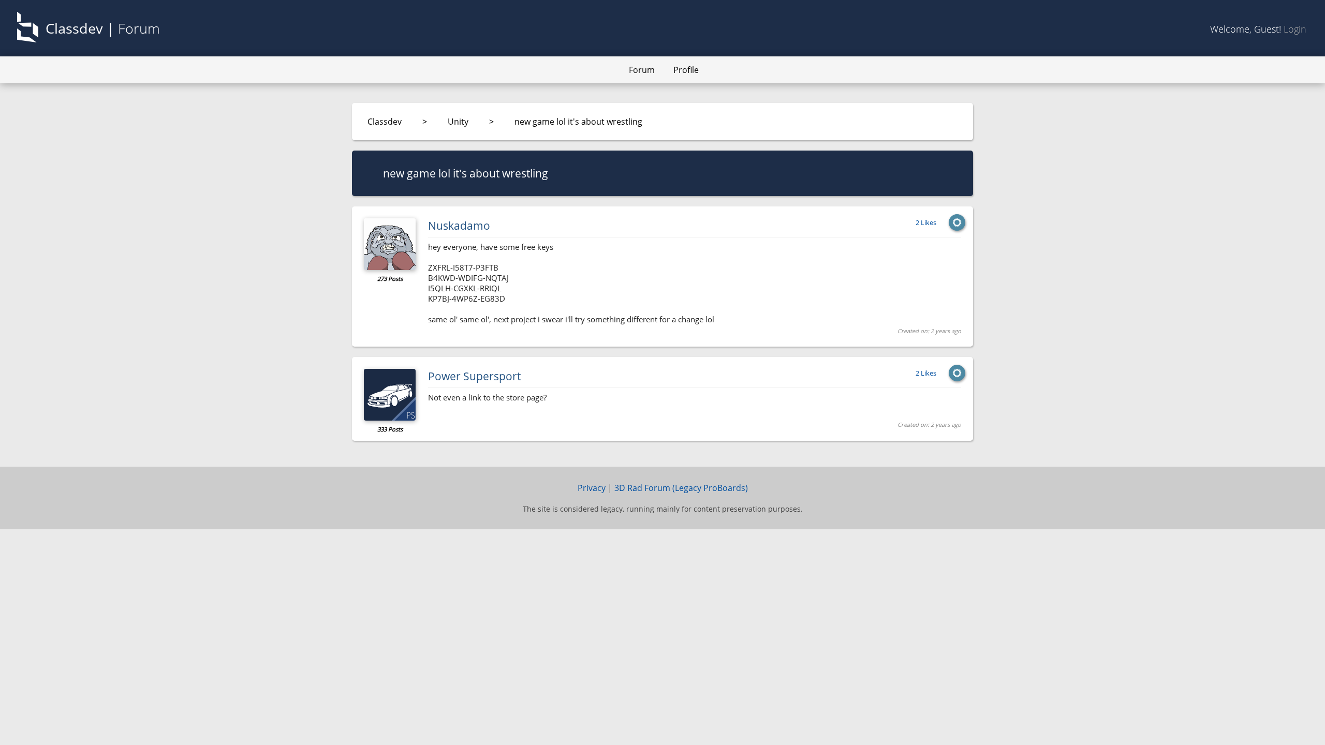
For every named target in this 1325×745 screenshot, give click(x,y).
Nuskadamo (459, 225)
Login (1295, 29)
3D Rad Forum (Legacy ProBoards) (681, 488)
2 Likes (926, 222)
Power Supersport (474, 376)
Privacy (592, 488)
